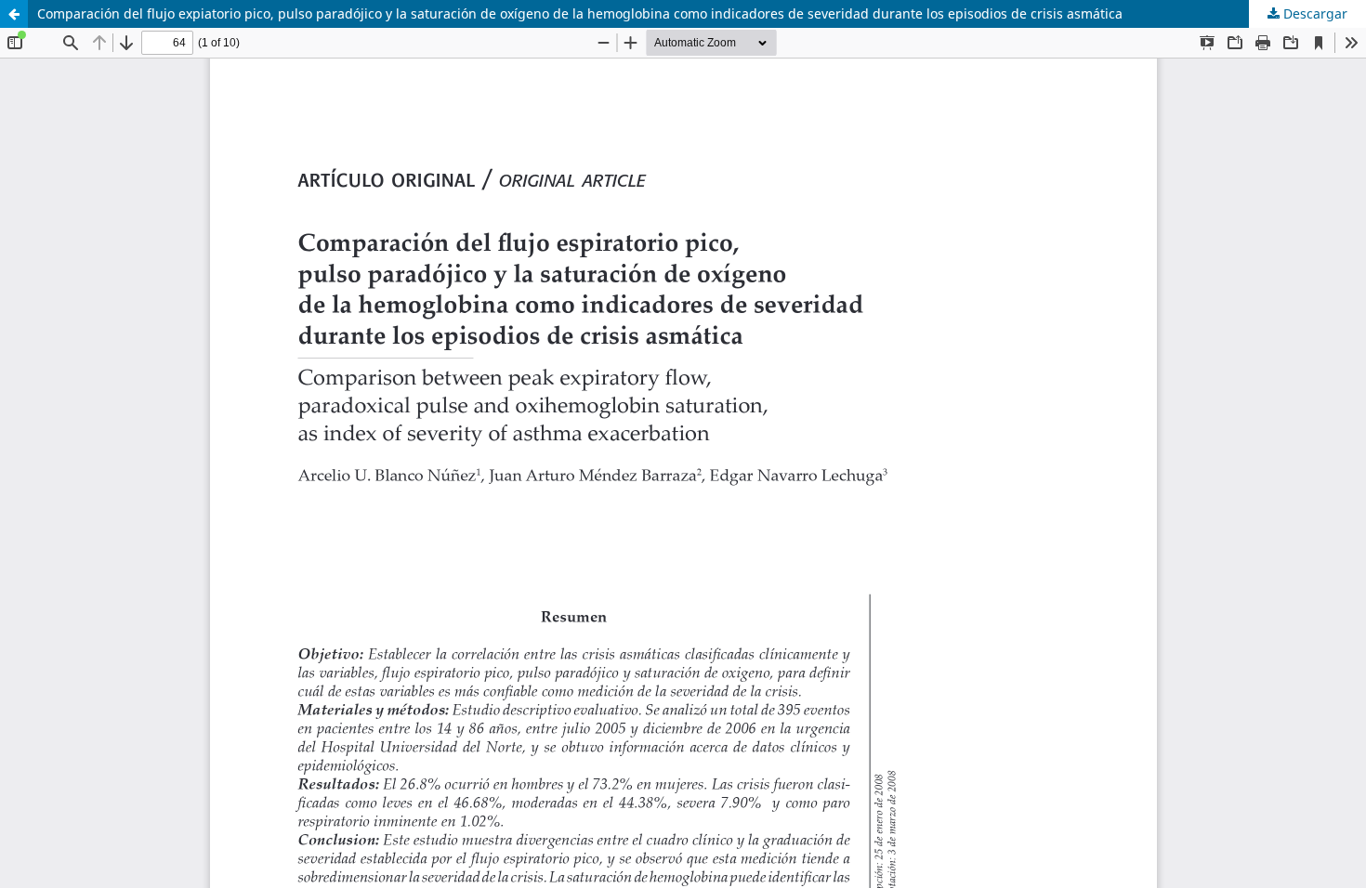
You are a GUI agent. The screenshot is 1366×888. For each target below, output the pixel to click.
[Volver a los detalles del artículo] (14, 14)
